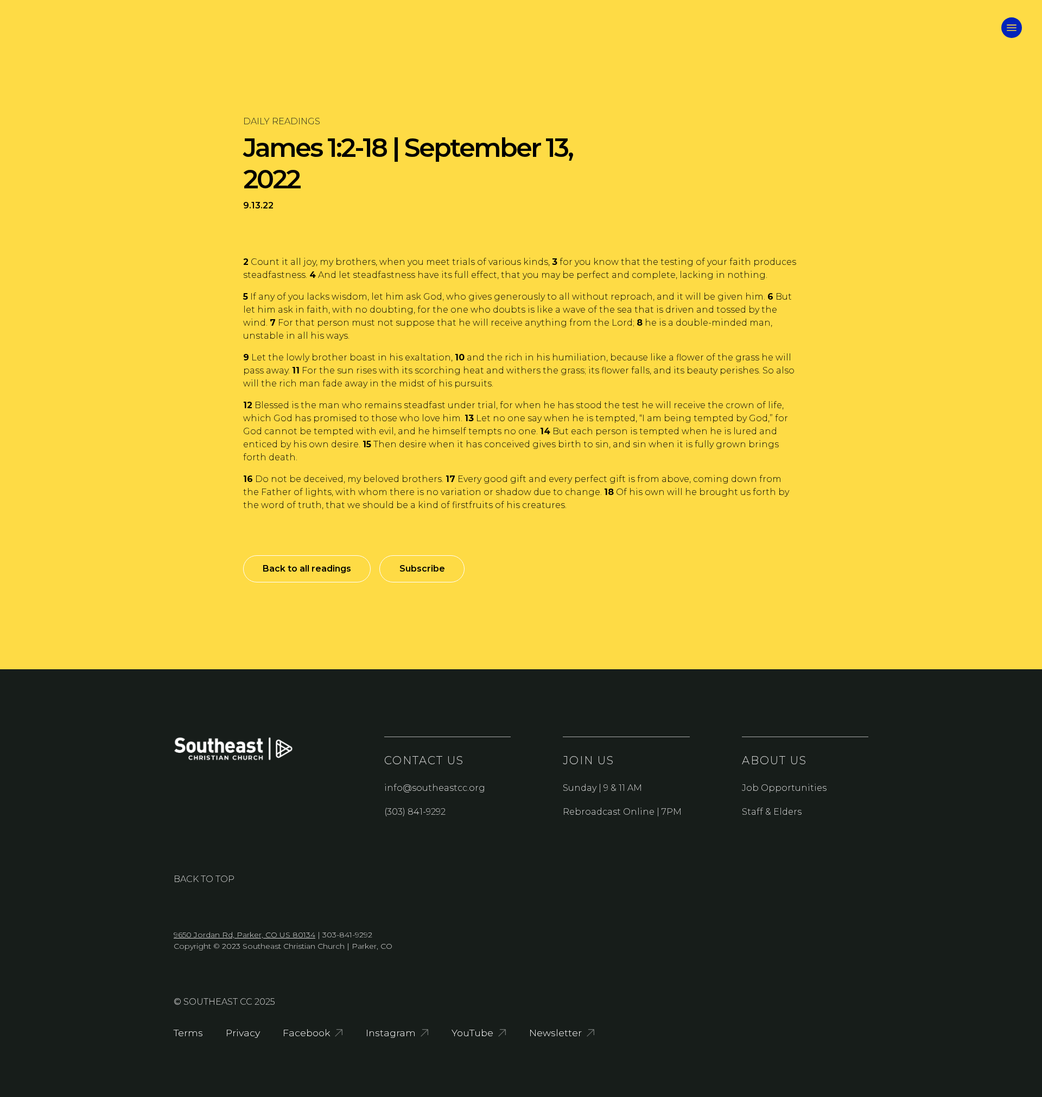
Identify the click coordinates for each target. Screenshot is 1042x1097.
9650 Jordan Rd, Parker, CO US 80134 (244, 935)
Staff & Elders (772, 812)
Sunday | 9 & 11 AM (602, 788)
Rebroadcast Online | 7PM (622, 812)
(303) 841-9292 (415, 812)
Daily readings (281, 121)
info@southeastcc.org (434, 788)
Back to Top (204, 879)
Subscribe (422, 568)
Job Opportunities (784, 788)
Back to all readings (307, 568)
